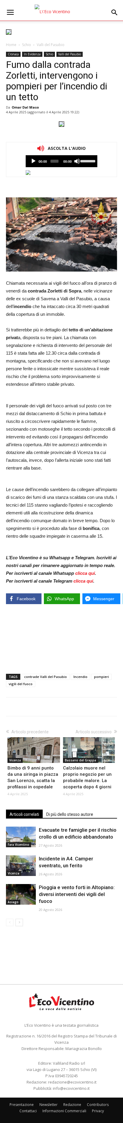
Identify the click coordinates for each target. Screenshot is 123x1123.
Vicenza (15, 760)
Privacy (98, 1110)
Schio (26, 44)
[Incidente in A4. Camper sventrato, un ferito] (21, 865)
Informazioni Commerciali (64, 1110)
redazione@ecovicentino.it (72, 1082)
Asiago (13, 902)
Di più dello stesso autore (69, 814)
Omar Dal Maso (25, 107)
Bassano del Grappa (80, 760)
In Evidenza (32, 54)
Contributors (98, 1104)
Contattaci (28, 1110)
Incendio (80, 676)
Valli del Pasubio (50, 44)
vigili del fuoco (21, 684)
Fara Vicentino (18, 844)
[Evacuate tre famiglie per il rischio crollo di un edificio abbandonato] (21, 837)
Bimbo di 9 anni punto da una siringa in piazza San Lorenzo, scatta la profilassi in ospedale (32, 777)
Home (11, 44)
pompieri (101, 676)
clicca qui (85, 573)
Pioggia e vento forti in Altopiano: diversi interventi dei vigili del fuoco (77, 894)
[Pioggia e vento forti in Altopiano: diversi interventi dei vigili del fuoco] (21, 894)
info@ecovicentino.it (71, 1088)
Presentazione (22, 1104)
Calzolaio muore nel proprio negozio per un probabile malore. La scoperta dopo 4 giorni (87, 777)
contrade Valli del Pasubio (45, 676)
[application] (61, 161)
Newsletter (48, 1104)
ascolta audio (33, 161)
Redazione (72, 1104)
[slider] (87, 160)
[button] (114, 12)
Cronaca (13, 54)
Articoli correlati (24, 814)
